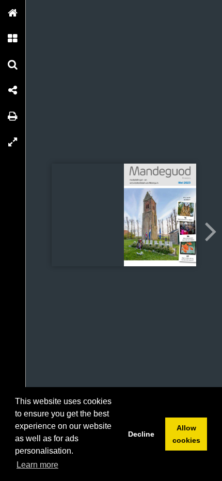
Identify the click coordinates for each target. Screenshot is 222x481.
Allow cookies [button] (186, 434)
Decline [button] (141, 434)
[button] (13, 13)
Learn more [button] (37, 464)
